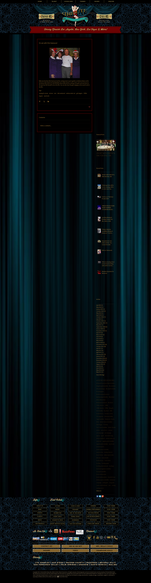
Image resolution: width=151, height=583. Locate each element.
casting (113, 485)
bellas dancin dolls (109, 455)
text (55, 93)
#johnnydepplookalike (102, 397)
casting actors (100, 488)
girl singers (79, 93)
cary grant (111, 482)
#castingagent (100, 391)
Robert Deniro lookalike (106, 422)
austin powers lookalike (102, 449)
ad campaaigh (100, 433)
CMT (111, 411)
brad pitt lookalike (101, 471)
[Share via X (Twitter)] (44, 101)
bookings (111, 466)
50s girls (111, 408)
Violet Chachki (112, 427)
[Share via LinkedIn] (48, 101)
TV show (105, 424)
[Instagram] (101, 537)
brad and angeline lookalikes (103, 469)
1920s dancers (100, 405)
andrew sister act (70, 93)
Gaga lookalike (100, 419)
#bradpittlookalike (110, 389)
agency (98, 435)
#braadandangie (100, 389)
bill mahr (98, 458)
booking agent (105, 463)
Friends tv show (109, 413)
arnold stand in (100, 446)
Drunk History (100, 413)
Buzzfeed (106, 411)
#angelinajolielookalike (102, 386)
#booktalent (112, 386)
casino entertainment (101, 485)
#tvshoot (110, 402)
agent (102, 435)
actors (98, 430)
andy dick (98, 441)
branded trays (111, 477)
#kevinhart (111, 397)
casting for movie (43, 93)
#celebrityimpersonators (102, 394)
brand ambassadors (101, 477)
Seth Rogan (99, 424)
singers (41, 96)
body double (105, 458)
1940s (85, 93)
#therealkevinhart (100, 400)
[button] (57, 513)
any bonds (46, 96)
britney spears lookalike (102, 480)
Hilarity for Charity (109, 419)
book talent (108, 460)
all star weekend (100, 438)
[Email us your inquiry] (108, 537)
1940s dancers (100, 408)
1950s (106, 408)
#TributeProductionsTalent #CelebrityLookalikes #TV (106, 383)
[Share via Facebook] (40, 101)
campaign (98, 482)
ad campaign (108, 433)
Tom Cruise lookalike (101, 427)
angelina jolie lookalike (108, 441)
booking (98, 463)
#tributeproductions (101, 402)
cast (109, 485)
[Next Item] (113, 145)
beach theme (99, 455)
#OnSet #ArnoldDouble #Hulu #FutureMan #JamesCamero (106, 380)
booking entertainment (102, 466)
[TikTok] (105, 537)
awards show (99, 452)
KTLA (97, 422)
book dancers (100, 460)
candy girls (105, 482)
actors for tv (104, 430)
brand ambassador (101, 474)
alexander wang (109, 435)
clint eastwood (61, 93)
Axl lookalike (99, 411)
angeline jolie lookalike (102, 444)
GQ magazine (99, 416)
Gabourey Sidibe (108, 416)
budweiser (112, 480)
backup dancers (108, 452)
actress (51, 93)
